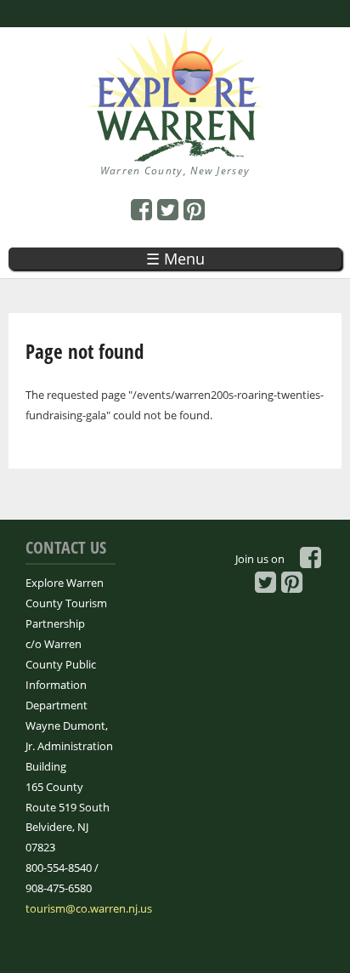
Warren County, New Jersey (175, 170)
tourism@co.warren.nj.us (88, 908)
